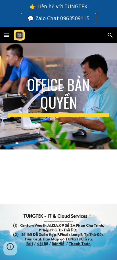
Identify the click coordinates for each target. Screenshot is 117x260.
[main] (58, 96)
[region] (58, 13)
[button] (7, 35)
